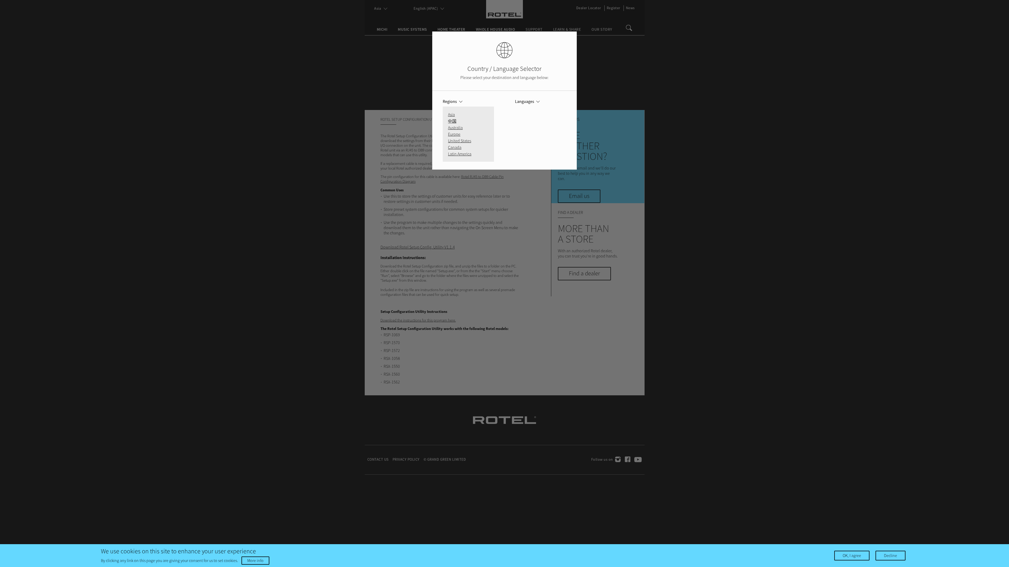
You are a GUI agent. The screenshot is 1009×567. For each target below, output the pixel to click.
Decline (890, 555)
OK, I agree (852, 555)
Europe (454, 134)
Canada (454, 147)
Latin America (459, 153)
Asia (451, 114)
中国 (452, 121)
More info (255, 560)
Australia (455, 127)
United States (459, 140)
